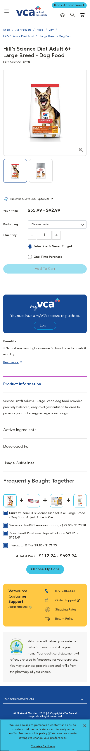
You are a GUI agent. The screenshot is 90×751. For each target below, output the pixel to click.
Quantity (10, 235)
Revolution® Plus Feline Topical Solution (43, 535)
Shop (6, 29)
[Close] (85, 725)
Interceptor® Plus (33, 545)
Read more (11, 362)
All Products (23, 29)
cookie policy (39, 733)
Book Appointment (69, 5)
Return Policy (64, 618)
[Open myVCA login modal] (64, 14)
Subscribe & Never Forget (52, 246)
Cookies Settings (43, 746)
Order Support (65, 600)
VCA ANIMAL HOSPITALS (19, 699)
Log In (45, 325)
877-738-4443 (65, 591)
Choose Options (45, 569)
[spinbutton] (44, 235)
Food (40, 29)
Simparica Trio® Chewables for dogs (47, 525)
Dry (51, 29)
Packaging (10, 224)
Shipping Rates (65, 609)
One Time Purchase (47, 256)
